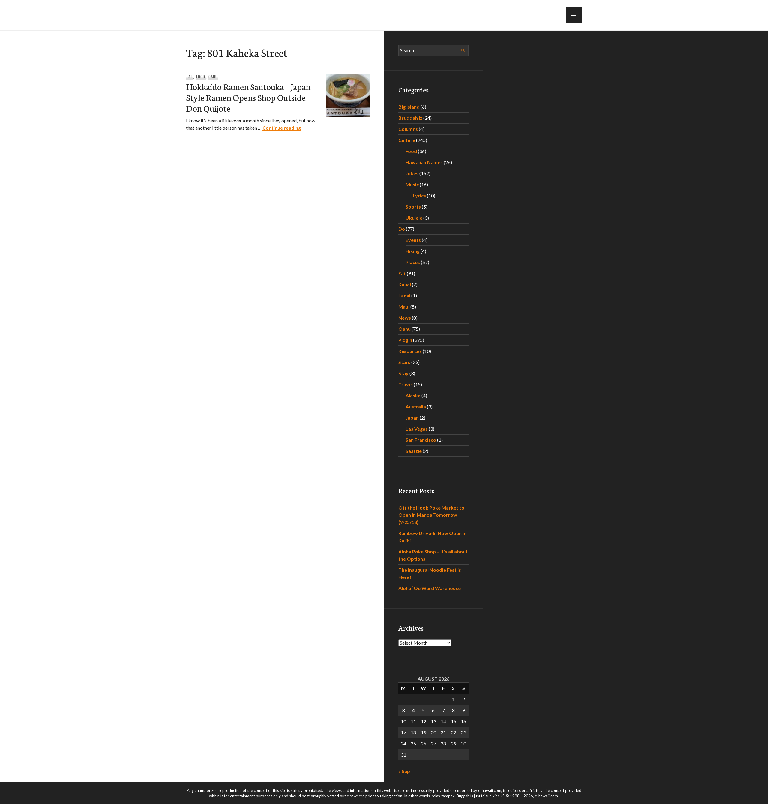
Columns (408, 129)
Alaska (413, 395)
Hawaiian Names (424, 162)
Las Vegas (417, 429)
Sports (413, 206)
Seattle (414, 451)
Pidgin (405, 340)
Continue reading (281, 128)
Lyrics (419, 195)
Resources (410, 351)
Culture (406, 140)
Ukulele (414, 218)
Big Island (409, 107)
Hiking (413, 251)
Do (401, 229)
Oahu (213, 77)
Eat (190, 77)
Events (413, 240)
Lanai (404, 295)
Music (412, 184)
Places (413, 262)
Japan (412, 417)
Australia (416, 406)
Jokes (412, 173)
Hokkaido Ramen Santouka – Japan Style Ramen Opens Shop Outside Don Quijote (248, 97)
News (404, 318)
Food (200, 77)
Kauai (404, 284)
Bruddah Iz (410, 118)
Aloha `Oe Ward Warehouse (429, 588)
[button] (574, 15)
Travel (405, 384)
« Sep (404, 771)
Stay (403, 373)
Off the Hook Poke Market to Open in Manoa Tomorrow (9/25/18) (431, 515)
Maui (404, 306)
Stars (404, 362)
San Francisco (421, 440)
